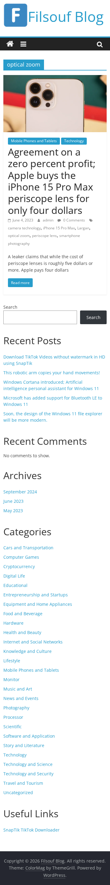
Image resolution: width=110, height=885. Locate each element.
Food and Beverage (22, 613)
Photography (16, 708)
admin (48, 220)
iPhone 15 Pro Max (59, 228)
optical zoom (19, 235)
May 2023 (13, 510)
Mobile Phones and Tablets (34, 140)
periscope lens (44, 235)
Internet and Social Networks (33, 642)
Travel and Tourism (23, 783)
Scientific (12, 726)
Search (10, 307)
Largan (83, 228)
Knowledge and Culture (27, 651)
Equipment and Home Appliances (37, 604)
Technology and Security (28, 774)
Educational (15, 585)
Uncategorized (18, 792)
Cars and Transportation (28, 548)
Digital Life (14, 576)
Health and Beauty (22, 632)
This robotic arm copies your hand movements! (51, 373)
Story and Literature (23, 745)
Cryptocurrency (19, 566)
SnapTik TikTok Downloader (31, 830)
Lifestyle (11, 661)
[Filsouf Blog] (10, 44)
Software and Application (29, 736)
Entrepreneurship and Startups (35, 595)
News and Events (20, 698)
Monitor (11, 679)
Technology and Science (28, 764)
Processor (13, 717)
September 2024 (20, 492)
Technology (74, 140)
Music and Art (17, 689)
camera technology (24, 228)
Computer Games (21, 557)
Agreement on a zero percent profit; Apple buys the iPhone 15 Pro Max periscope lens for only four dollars (51, 181)
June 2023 (13, 501)
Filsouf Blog (66, 16)
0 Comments (73, 220)
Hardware (13, 623)
